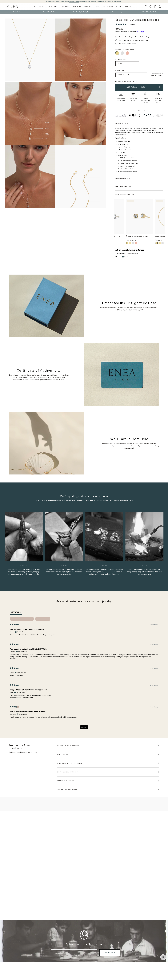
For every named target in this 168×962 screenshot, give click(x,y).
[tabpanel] (84, 674)
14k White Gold (133, 243)
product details (121, 123)
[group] (84, 1)
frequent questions (123, 186)
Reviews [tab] (16, 612)
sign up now (109, 953)
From (131, 240)
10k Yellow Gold (130, 243)
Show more (84, 727)
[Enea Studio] (12, 6)
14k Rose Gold (136, 243)
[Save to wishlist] (160, 87)
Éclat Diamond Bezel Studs (137, 236)
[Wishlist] (155, 6)
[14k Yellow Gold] (117, 53)
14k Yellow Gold (127, 243)
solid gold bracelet (74, 1)
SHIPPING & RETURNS (122, 179)
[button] (146, 6)
